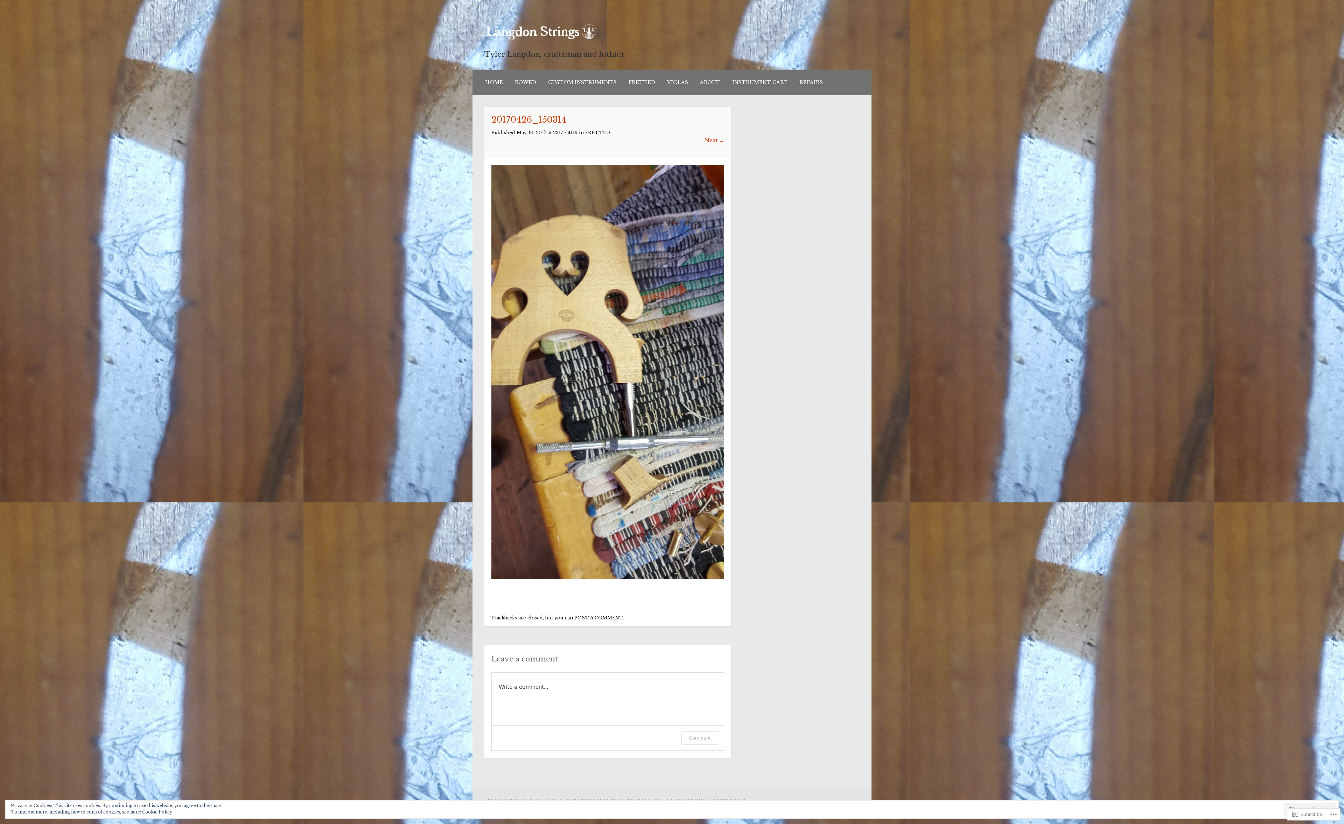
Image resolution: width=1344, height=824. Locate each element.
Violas (677, 82)
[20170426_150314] (607, 577)
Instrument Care (760, 82)
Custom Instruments (582, 82)
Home (494, 82)
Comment (700, 738)
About (710, 82)
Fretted (642, 82)
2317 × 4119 (565, 132)
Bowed (525, 82)
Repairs (811, 82)
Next (714, 140)
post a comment (598, 617)
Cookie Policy (157, 812)
